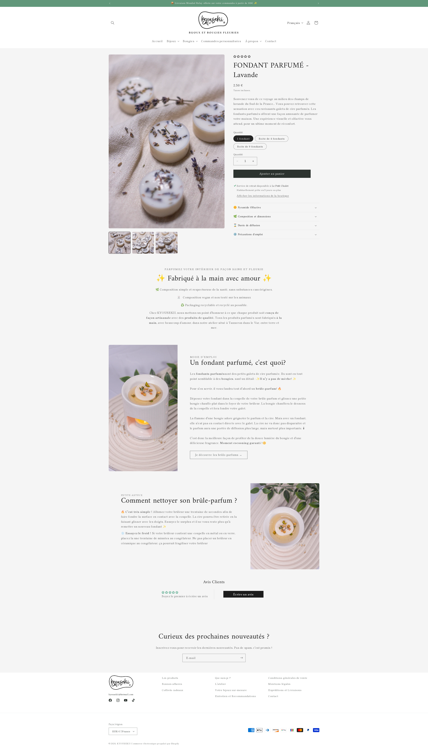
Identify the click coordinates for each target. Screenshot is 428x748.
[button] (112, 23)
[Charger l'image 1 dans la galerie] (119, 243)
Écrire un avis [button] (243, 594)
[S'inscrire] (241, 658)
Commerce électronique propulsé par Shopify (155, 743)
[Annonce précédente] (109, 3)
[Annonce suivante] (318, 3)
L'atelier (220, 683)
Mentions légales (279, 683)
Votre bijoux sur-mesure (231, 690)
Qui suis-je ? (223, 677)
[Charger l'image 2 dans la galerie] (143, 243)
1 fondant (243, 138)
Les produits (170, 677)
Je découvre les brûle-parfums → (218, 455)
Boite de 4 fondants (272, 138)
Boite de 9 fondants (250, 146)
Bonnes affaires (172, 683)
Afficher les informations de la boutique (263, 195)
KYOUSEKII (124, 743)
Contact (273, 696)
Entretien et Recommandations (235, 696)
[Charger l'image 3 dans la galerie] (166, 243)
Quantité (238, 154)
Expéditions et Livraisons (285, 690)
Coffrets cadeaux (172, 690)
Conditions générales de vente (287, 677)
